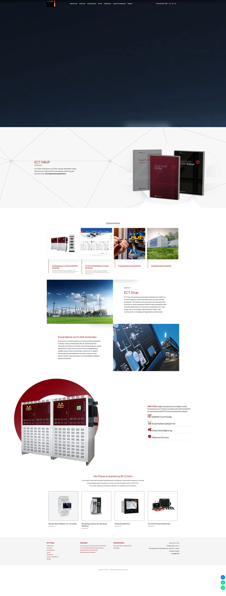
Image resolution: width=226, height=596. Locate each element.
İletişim (49, 560)
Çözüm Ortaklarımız (52, 558)
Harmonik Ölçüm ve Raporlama (122, 547)
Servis (48, 553)
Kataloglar (116, 549)
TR (172, 3)
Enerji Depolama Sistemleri (87, 553)
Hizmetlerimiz (51, 551)
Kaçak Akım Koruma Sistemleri (89, 551)
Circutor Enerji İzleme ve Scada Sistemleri (92, 549)
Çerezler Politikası (103, 570)
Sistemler (49, 549)
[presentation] (112, 536)
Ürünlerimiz (50, 555)
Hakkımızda (50, 547)
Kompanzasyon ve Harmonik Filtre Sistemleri (93, 547)
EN (175, 3)
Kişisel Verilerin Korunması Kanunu (119, 570)
